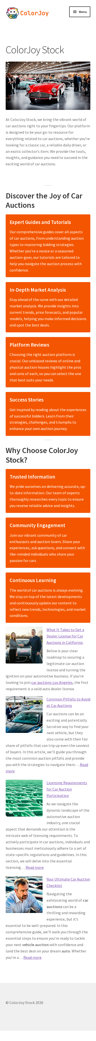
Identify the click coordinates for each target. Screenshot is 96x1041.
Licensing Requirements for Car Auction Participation (67, 789)
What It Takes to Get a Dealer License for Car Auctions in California (65, 636)
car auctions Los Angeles (52, 682)
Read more (35, 867)
